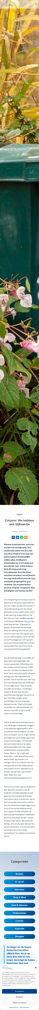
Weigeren (19, 997)
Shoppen (19, 936)
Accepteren (19, 991)
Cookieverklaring (13, 1007)
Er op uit (19, 882)
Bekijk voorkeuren (19, 1003)
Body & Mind (19, 897)
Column (20, 514)
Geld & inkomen (19, 905)
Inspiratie (19, 928)
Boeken (19, 874)
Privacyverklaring (24, 1007)
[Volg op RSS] (25, 537)
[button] (36, 967)
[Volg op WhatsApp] (21, 537)
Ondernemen (19, 913)
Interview (19, 889)
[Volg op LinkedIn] (17, 537)
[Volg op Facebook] (13, 537)
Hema (26, 621)
